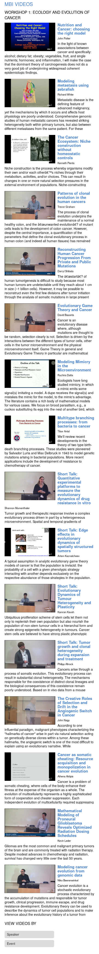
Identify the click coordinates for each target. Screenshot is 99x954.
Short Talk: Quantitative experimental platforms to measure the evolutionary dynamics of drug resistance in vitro (74, 488)
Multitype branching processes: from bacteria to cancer (76, 422)
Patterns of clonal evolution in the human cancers (74, 197)
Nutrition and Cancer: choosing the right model (74, 29)
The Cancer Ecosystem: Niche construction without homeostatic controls (74, 147)
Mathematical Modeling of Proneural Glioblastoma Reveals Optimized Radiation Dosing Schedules (75, 823)
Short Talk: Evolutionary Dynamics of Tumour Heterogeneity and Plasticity (74, 596)
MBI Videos (19, 3)
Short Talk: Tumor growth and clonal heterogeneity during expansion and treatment (74, 650)
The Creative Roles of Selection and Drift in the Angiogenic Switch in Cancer (75, 707)
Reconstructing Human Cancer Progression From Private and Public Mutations (74, 258)
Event (11, 943)
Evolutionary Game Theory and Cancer (75, 307)
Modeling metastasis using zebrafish (73, 85)
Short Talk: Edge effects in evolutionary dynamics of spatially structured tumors (75, 540)
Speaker (13, 934)
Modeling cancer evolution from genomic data (73, 871)
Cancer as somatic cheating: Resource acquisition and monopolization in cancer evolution (75, 763)
